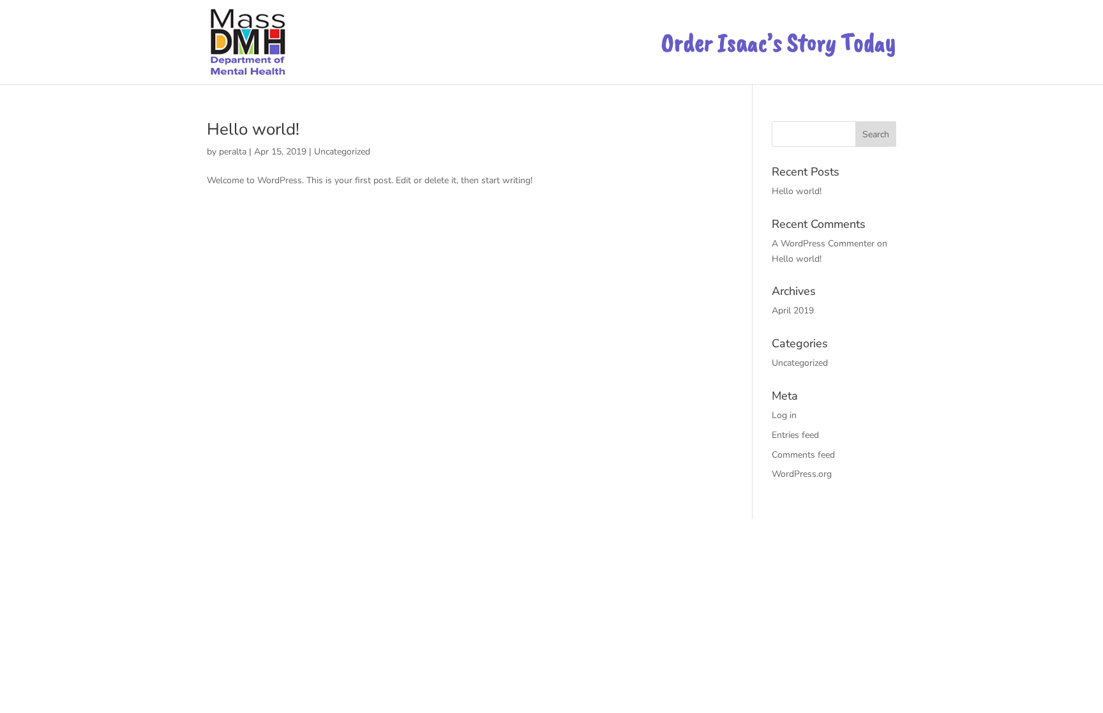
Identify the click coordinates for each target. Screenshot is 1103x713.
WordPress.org (802, 474)
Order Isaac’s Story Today (778, 48)
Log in (784, 415)
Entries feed (795, 435)
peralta (232, 152)
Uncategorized (342, 152)
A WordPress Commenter (823, 243)
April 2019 (793, 310)
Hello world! (253, 129)
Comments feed (803, 455)
